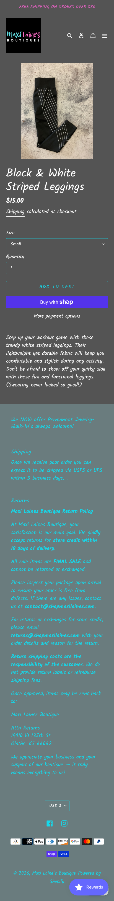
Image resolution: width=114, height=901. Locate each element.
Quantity (15, 257)
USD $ (55, 805)
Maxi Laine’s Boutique (54, 873)
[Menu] (104, 36)
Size (10, 233)
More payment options (57, 316)
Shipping (15, 212)
